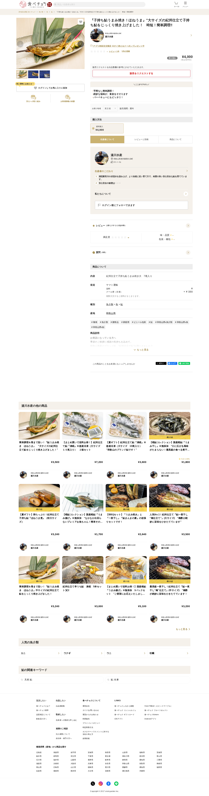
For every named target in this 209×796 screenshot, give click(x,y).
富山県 (159, 756)
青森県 (56, 752)
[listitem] (40, 653)
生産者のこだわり (104, 171)
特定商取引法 (88, 727)
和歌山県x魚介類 (164, 322)
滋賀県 (39, 764)
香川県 (107, 767)
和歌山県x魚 (182, 322)
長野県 (90, 760)
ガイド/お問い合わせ (91, 710)
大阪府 (73, 764)
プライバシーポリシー (91, 723)
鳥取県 (142, 764)
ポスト (161, 363)
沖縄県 (142, 771)
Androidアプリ (150, 719)
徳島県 (90, 767)
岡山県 (39, 767)
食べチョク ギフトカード (124, 715)
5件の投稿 (126, 51)
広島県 (56, 767)
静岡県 (125, 760)
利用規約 (86, 719)
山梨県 (73, 760)
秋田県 (107, 752)
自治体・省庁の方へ (64, 738)
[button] (141, 233)
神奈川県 (125, 756)
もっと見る (143, 349)
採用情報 (86, 738)
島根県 (159, 764)
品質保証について (43, 715)
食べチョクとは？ (43, 706)
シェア (173, 363)
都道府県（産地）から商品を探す (51, 747)
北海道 (39, 752)
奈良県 (107, 764)
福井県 (56, 760)
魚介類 (109, 304)
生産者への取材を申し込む (66, 720)
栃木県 (39, 756)
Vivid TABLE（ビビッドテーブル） (158, 706)
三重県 (159, 760)
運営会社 (86, 706)
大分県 (90, 771)
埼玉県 (73, 756)
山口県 (73, 767)
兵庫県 (90, 764)
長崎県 (56, 771)
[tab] (141, 139)
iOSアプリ (118, 719)
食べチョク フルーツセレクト (156, 710)
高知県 (142, 767)
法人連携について (63, 734)
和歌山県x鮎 (98, 327)
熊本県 (73, 771)
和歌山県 (111, 313)
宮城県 (90, 752)
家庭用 (126, 322)
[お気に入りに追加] (80, 22)
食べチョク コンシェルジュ (125, 710)
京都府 (56, 764)
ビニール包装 (140, 322)
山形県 (125, 752)
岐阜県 (107, 760)
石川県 (39, 760)
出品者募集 (60, 706)
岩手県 (73, 752)
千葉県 (90, 756)
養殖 (95, 322)
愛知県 (142, 760)
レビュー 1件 (114, 51)
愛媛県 (125, 767)
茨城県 (159, 752)
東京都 (107, 756)
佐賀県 (39, 771)
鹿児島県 (125, 771)
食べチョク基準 (42, 710)
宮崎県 (107, 771)
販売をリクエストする (141, 73)
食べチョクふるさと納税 (124, 706)
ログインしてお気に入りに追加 (52, 88)
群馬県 (56, 756)
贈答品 (115, 322)
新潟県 (142, 756)
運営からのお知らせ (91, 715)
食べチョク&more (151, 715)
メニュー (185, 6)
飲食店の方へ (41, 719)
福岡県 (159, 767)
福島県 (142, 752)
